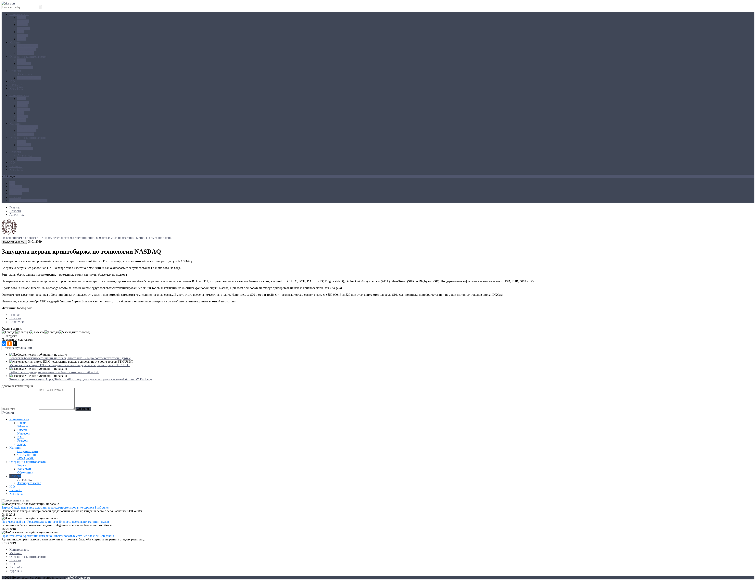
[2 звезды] (22, 332)
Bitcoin (21, 17)
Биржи (21, 60)
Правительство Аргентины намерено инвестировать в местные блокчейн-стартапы (58, 535)
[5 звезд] (65, 332)
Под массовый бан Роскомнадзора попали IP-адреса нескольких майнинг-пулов (55, 521)
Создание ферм (27, 46)
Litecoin (22, 24)
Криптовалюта (19, 14)
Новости (15, 70)
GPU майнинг (26, 49)
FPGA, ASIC (25, 53)
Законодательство (29, 78)
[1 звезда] (8, 332)
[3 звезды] (37, 332)
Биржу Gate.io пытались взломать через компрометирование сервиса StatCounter (55, 507)
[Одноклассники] (9, 343)
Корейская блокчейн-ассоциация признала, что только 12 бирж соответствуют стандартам (70, 358)
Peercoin (22, 35)
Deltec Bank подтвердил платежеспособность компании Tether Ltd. (54, 372)
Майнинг (15, 42)
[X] (15, 343)
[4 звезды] (51, 332)
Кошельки (24, 63)
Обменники (25, 67)
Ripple (21, 39)
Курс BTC (16, 88)
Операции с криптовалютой (28, 56)
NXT (20, 31)
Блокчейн (15, 85)
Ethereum (23, 21)
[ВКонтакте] (4, 343)
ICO (12, 81)
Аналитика (24, 74)
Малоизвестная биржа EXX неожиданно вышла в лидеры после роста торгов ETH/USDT (69, 365)
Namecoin (23, 28)
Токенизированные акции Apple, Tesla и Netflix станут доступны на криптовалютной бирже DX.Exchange (80, 379)
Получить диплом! (14, 241)
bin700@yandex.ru (78, 577)
